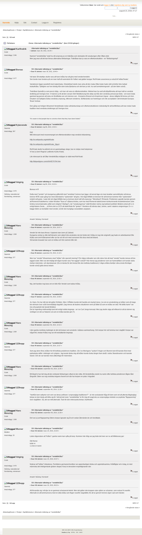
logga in (107, 5)
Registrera (57, 23)
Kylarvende (21, 125)
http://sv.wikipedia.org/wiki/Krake (42, 140)
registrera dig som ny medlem (125, 5)
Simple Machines (78, 530)
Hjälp (17, 23)
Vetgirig (19, 182)
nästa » (137, 34)
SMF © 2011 (70, 530)
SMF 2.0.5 (64, 530)
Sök (24, 23)
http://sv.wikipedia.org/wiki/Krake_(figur (44, 144)
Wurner (19, 429)
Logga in (45, 23)
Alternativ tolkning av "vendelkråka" (45, 48)
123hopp (20, 251)
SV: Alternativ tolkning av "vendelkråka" (47, 69)
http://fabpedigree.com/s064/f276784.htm (45, 161)
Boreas (19, 69)
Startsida (6, 23)
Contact (34, 23)
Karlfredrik (21, 49)
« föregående (129, 34)
